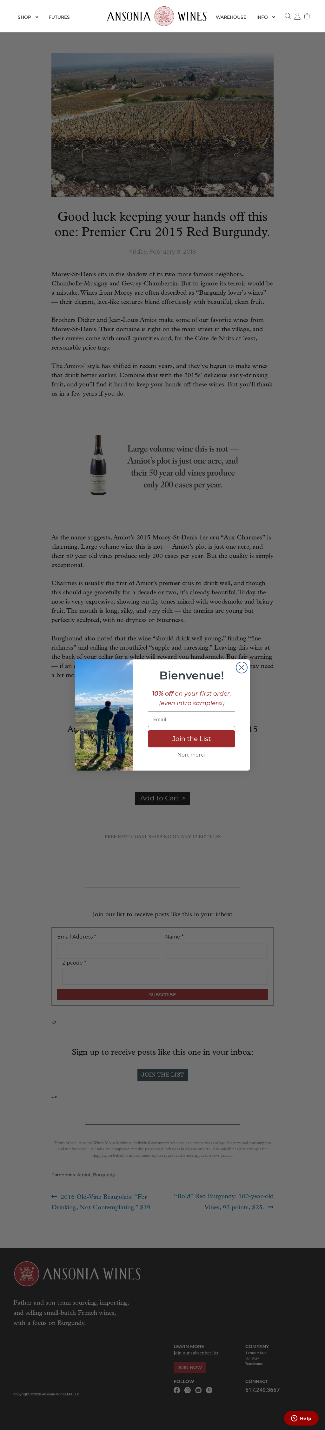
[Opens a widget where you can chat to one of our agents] (301, 1419)
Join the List (191, 739)
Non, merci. (191, 755)
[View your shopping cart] (307, 16)
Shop (24, 17)
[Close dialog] (241, 667)
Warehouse (231, 17)
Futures (59, 17)
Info (262, 17)
